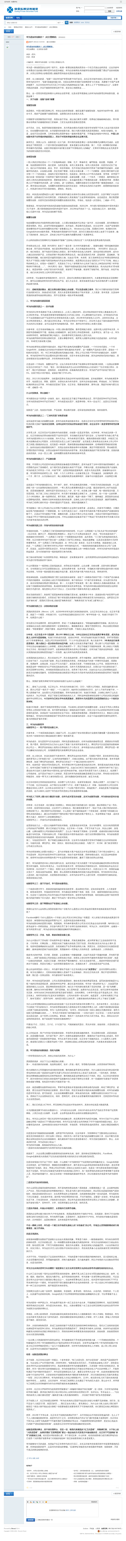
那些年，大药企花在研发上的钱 (37, 1471)
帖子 (59, 23)
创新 (33, 1458)
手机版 (92, 1528)
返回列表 (118, 31)
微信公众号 (28, 27)
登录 (67, 1510)
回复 (30, 1488)
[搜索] (66, 22)
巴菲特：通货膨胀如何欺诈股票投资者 (39, 1481)
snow (82, 22)
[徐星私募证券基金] (22, 14)
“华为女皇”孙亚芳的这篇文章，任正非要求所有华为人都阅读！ (47, 1479)
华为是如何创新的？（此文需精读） (47, 27)
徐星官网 (9, 18)
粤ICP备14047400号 (115, 1528)
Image (34, 1502)
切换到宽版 (120, 2)
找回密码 (119, 8)
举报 (117, 1488)
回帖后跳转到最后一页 (45, 1520)
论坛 (18, 18)
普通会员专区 (18, 27)
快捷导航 (114, 18)
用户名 (78, 8)
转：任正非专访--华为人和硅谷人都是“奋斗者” (42, 1473)
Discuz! (13, 1528)
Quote (40, 1502)
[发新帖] (9, 31)
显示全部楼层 (51, 42)
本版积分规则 (115, 1519)
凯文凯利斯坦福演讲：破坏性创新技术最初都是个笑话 (91, 1476)
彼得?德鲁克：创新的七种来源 (37, 1476)
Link (37, 1502)
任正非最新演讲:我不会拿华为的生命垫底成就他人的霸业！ (93, 1473)
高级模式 (94, 1502)
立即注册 (119, 11)
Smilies (46, 1502)
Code (43, 1502)
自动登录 (110, 8)
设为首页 (7, 2)
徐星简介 (77, 22)
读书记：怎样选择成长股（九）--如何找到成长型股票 (91, 1471)
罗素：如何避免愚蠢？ (81, 1481)
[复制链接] (61, 37)
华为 (30, 1458)
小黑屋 (97, 1528)
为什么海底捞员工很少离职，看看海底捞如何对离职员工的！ (94, 1479)
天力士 (87, 22)
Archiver (85, 1528)
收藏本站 (14, 2)
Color (31, 1502)
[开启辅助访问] (118, 2)
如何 (37, 1458)
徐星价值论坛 (5, 27)
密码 (77, 11)
